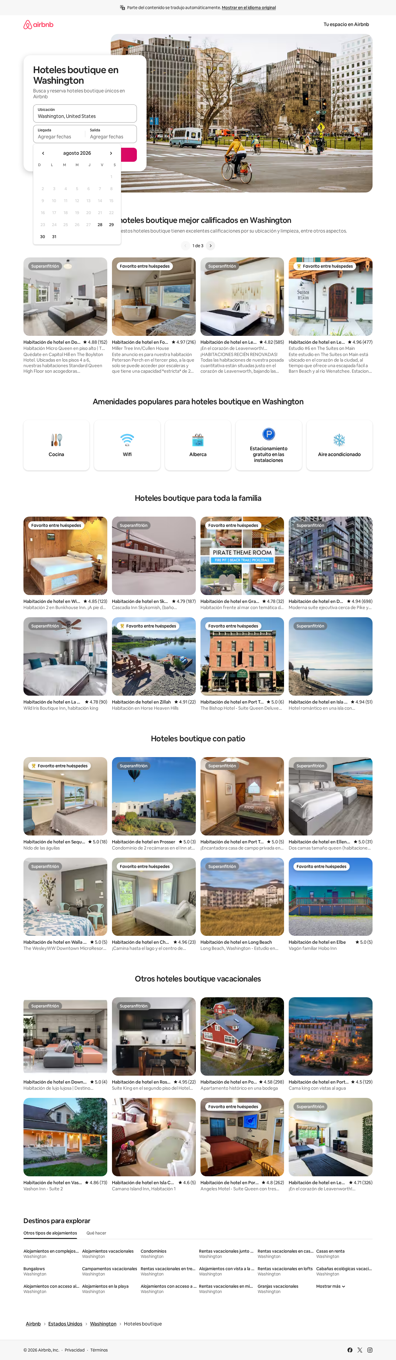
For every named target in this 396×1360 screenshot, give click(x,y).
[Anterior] (185, 245)
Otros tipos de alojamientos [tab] (50, 1233)
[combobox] (85, 116)
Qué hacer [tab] (96, 1233)
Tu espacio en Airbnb (346, 24)
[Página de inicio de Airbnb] (38, 24)
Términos (99, 1350)
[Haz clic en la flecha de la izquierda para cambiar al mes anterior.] (43, 153)
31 (54, 236)
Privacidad (75, 1350)
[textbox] (59, 136)
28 (100, 224)
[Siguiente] (210, 245)
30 (42, 236)
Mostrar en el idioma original (249, 7)
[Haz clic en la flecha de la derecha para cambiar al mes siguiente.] (111, 153)
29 (111, 224)
